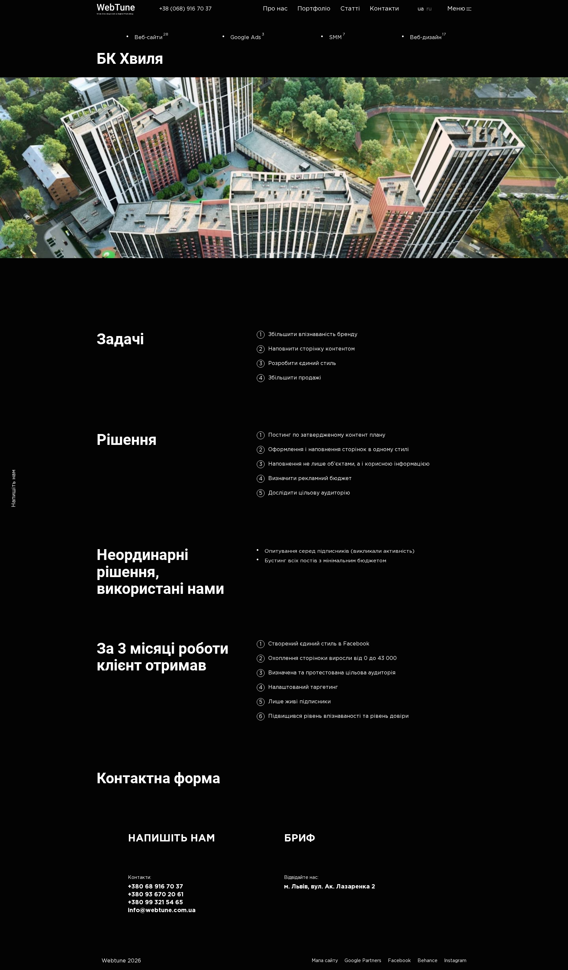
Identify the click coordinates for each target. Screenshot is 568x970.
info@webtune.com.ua (162, 910)
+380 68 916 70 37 (155, 886)
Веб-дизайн (425, 37)
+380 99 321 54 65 (155, 902)
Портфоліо (313, 9)
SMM (335, 37)
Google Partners (362, 961)
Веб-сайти (148, 37)
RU (429, 9)
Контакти (384, 9)
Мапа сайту (325, 961)
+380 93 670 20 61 (155, 894)
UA (421, 9)
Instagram (455, 961)
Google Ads (245, 37)
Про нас (275, 9)
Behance (427, 961)
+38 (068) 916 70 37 (185, 9)
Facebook (399, 961)
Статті (350, 9)
